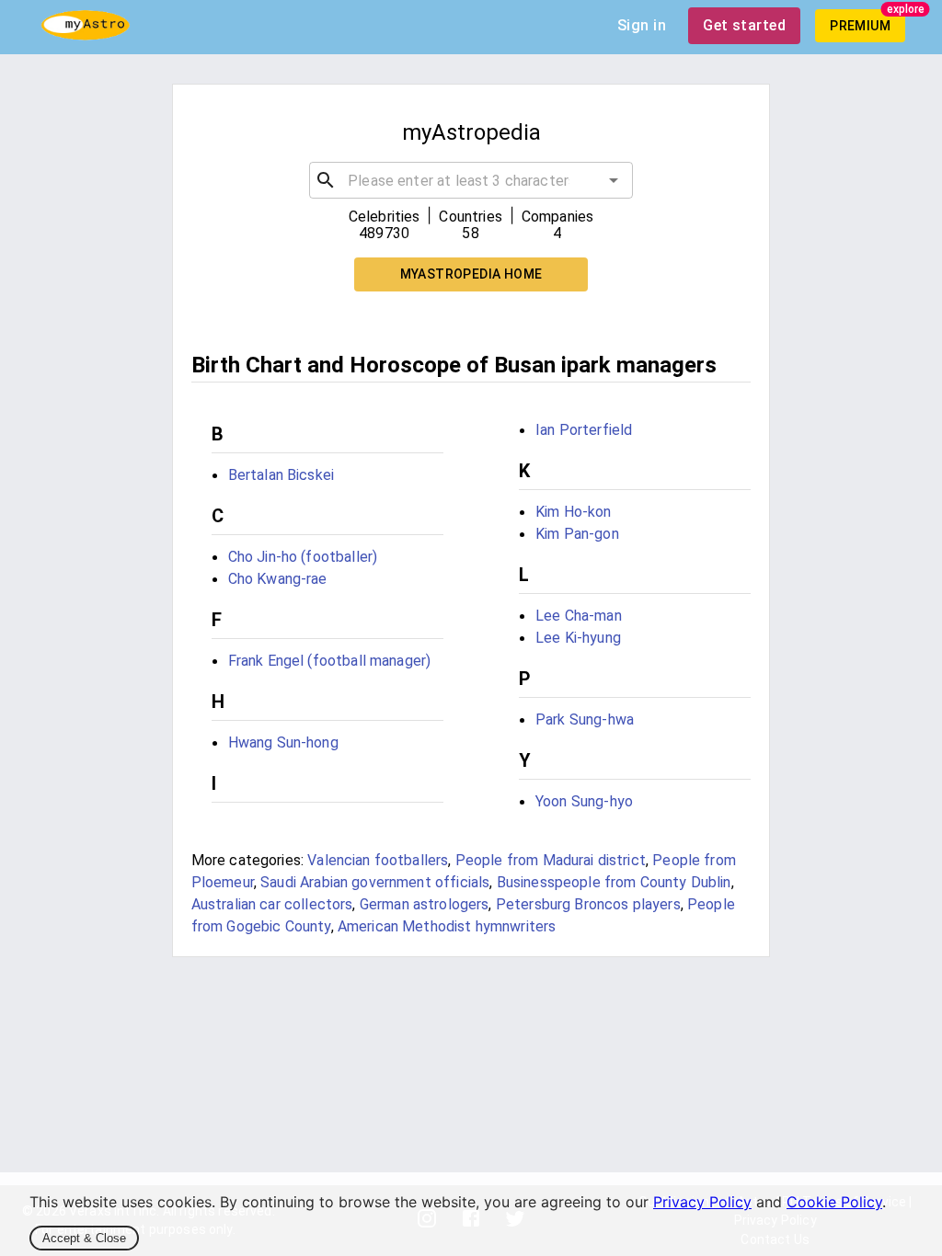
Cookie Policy (834, 1202)
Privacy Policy (702, 1202)
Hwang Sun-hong (283, 742)
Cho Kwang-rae (277, 579)
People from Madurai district (550, 860)
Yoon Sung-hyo (584, 801)
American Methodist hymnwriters (447, 926)
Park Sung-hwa (584, 719)
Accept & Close (84, 1238)
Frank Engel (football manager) (329, 660)
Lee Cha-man (578, 615)
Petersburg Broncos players (588, 904)
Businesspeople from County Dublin (614, 882)
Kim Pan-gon (577, 533)
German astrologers (424, 904)
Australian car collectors (272, 904)
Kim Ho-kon (573, 511)
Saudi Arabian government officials (374, 882)
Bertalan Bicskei (281, 475)
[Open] (613, 180)
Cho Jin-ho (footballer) (302, 556)
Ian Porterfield (583, 430)
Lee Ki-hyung (578, 637)
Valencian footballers (377, 860)
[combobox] (471, 180)
